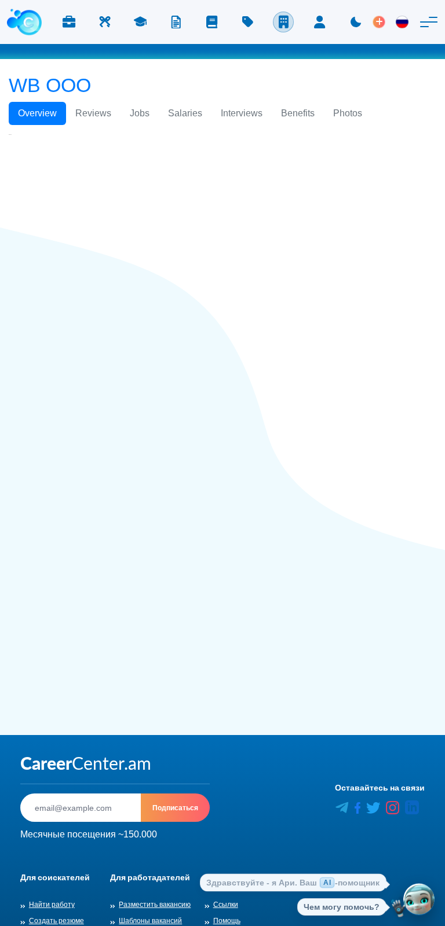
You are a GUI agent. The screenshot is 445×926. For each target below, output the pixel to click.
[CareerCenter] (24, 22)
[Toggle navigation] (429, 22)
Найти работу (52, 905)
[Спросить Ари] (419, 900)
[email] (80, 807)
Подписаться (175, 807)
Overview (37, 113)
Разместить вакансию (155, 905)
